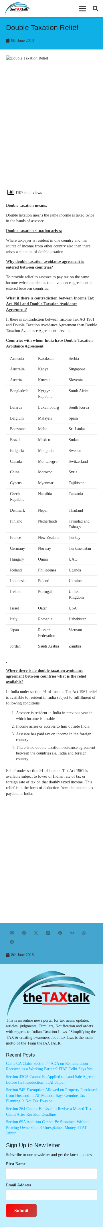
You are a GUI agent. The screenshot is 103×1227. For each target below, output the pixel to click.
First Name (15, 1164)
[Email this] (12, 933)
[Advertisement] (51, 130)
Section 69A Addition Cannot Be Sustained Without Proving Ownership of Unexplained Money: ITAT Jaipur (48, 1127)
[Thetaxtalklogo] (17, 9)
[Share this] (24, 933)
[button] (82, 8)
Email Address (18, 1185)
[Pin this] (60, 933)
